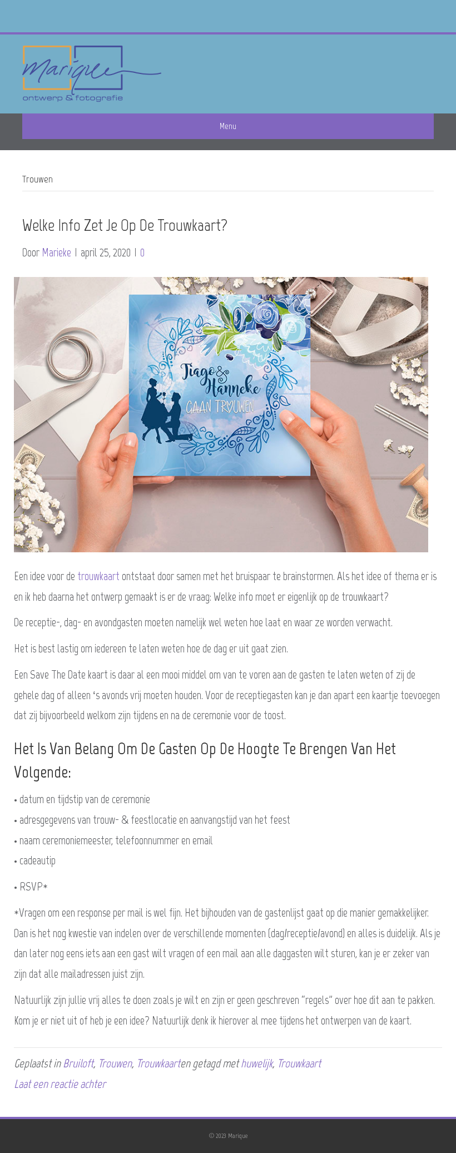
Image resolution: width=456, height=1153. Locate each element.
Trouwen (115, 1063)
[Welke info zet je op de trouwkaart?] (221, 413)
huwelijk (256, 1063)
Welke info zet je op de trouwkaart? (124, 225)
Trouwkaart (158, 1063)
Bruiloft (78, 1063)
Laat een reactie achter (60, 1084)
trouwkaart (98, 576)
